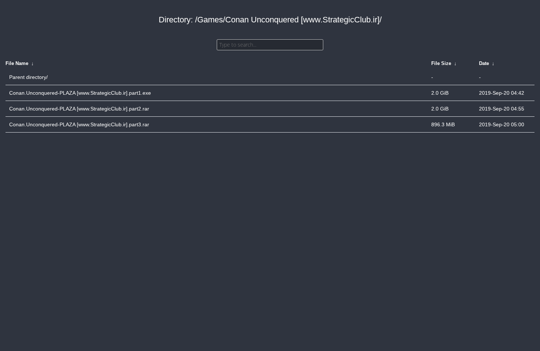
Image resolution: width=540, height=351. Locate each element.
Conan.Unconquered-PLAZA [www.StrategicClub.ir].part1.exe (80, 93)
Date (484, 63)
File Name (17, 63)
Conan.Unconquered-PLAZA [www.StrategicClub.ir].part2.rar (79, 109)
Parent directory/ (28, 77)
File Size (441, 63)
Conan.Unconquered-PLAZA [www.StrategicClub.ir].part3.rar (79, 124)
